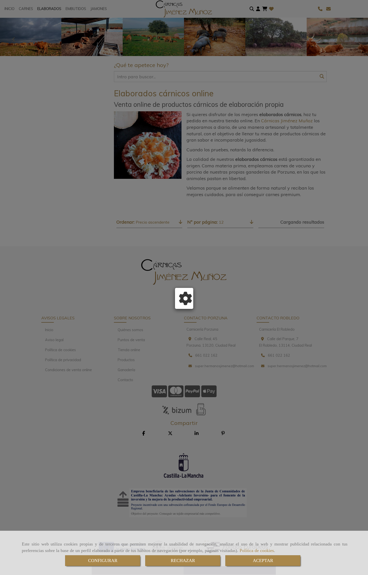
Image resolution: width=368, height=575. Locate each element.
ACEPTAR (263, 560)
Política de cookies (257, 550)
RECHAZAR (183, 560)
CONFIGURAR (102, 560)
